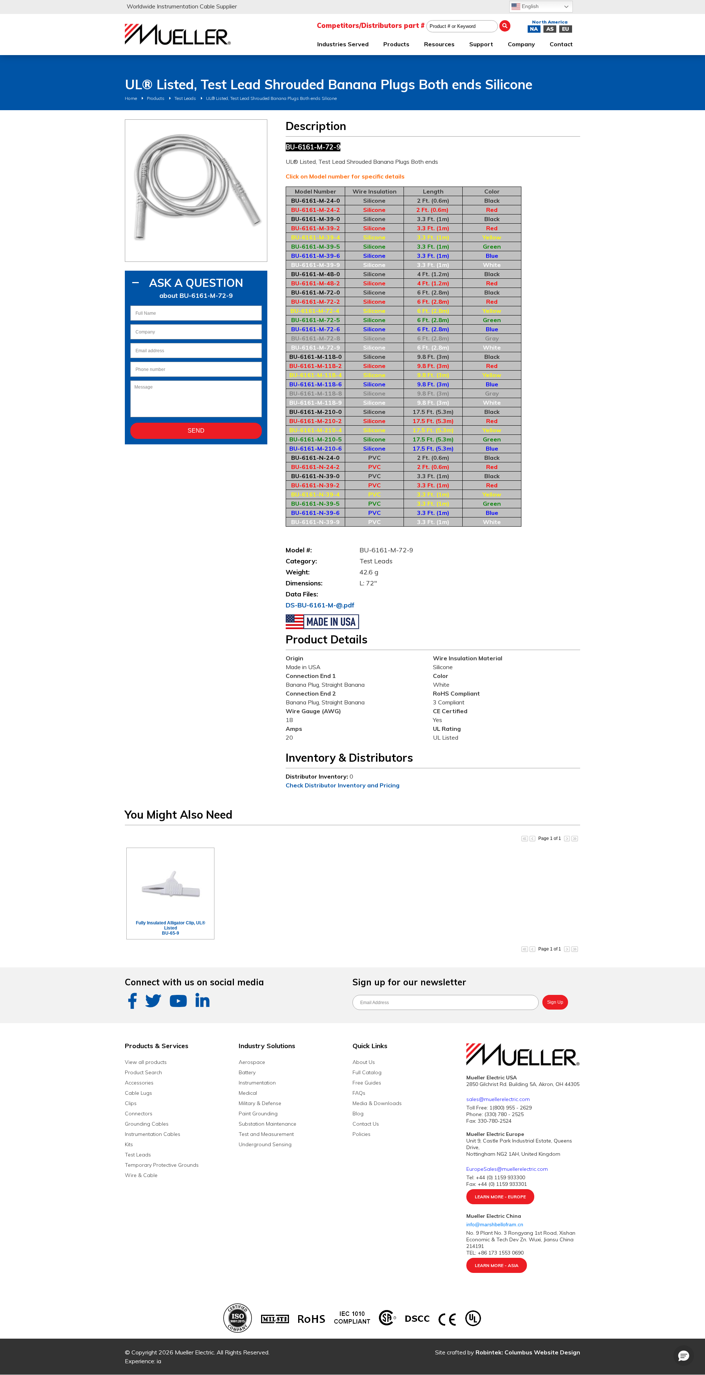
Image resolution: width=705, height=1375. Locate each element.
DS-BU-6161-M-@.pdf (320, 605)
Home (131, 98)
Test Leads (185, 98)
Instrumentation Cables (152, 1134)
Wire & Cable (141, 1175)
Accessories (139, 1082)
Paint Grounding (258, 1113)
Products (155, 98)
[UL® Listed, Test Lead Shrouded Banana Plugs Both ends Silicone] (196, 190)
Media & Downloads (377, 1103)
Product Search (143, 1072)
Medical (248, 1093)
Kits (129, 1144)
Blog (358, 1113)
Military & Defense (260, 1103)
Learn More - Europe (500, 1196)
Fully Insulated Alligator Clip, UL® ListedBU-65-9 (170, 928)
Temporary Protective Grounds (162, 1165)
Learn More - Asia (496, 1265)
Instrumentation (257, 1082)
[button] (683, 1355)
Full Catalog (367, 1072)
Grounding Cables (147, 1123)
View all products (146, 1062)
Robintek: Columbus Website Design (528, 1352)
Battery (247, 1072)
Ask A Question (196, 283)
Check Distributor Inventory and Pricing (343, 785)
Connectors (138, 1113)
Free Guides (366, 1082)
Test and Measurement (266, 1134)
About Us (363, 1062)
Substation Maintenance (267, 1123)
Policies (361, 1134)
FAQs (358, 1093)
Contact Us (365, 1123)
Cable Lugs (138, 1093)
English (529, 6)
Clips (131, 1103)
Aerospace (252, 1062)
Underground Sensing (265, 1144)
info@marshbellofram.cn (495, 1224)
